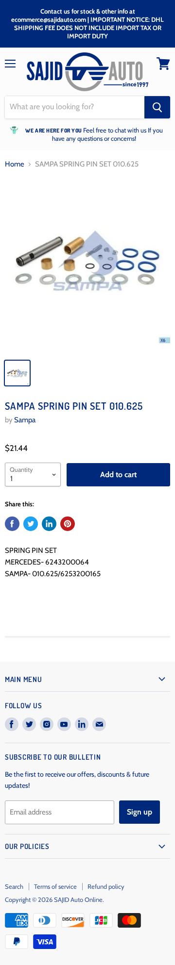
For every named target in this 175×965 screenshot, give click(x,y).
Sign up (139, 811)
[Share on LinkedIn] (49, 523)
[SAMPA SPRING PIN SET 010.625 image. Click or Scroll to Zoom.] (87, 265)
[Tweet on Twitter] (30, 523)
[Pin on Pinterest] (67, 523)
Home (14, 164)
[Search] (157, 107)
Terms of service (55, 886)
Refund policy (106, 886)
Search (14, 886)
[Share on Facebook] (12, 523)
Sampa (24, 420)
